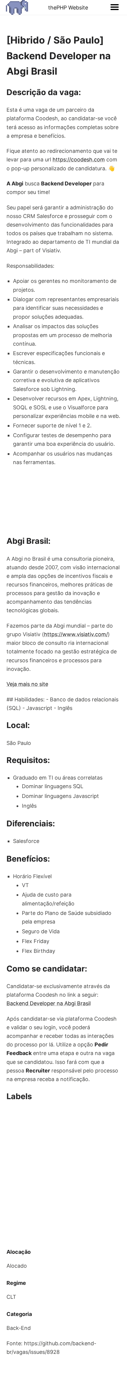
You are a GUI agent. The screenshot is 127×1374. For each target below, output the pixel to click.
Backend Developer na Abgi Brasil (48, 1003)
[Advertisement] (63, 1175)
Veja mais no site (27, 684)
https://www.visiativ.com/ (76, 634)
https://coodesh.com (79, 159)
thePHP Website (68, 7)
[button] (114, 7)
